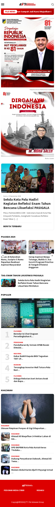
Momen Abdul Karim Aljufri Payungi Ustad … (32, 471)
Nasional (17, 354)
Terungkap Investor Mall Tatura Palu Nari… (32, 368)
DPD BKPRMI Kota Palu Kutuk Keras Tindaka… (28, 448)
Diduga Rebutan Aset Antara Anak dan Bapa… (31, 380)
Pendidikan (18, 342)
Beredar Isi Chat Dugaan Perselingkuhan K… (26, 335)
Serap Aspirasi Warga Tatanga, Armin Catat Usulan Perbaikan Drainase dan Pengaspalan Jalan (39, 262)
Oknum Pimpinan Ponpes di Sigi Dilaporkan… (23, 428)
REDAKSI (40, 490)
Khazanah (5, 426)
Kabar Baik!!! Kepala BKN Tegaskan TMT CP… (31, 357)
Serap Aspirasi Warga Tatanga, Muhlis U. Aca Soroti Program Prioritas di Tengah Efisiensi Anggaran (13, 262)
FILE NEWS (18, 331)
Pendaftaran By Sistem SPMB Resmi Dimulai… (31, 346)
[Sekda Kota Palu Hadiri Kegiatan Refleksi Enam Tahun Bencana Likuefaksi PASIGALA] (27, 178)
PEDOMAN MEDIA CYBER (14, 490)
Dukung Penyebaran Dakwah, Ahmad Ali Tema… (31, 460)
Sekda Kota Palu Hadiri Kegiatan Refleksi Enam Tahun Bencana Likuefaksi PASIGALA (27, 203)
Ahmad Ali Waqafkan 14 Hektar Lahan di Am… (31, 437)
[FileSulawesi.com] (27, 4)
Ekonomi (17, 365)
